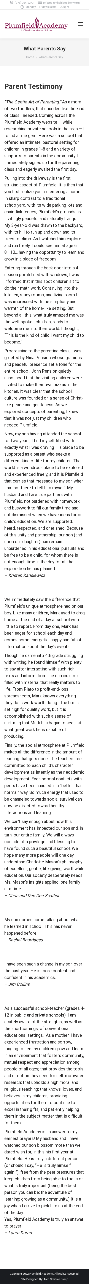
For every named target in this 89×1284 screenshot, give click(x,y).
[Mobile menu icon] (80, 24)
